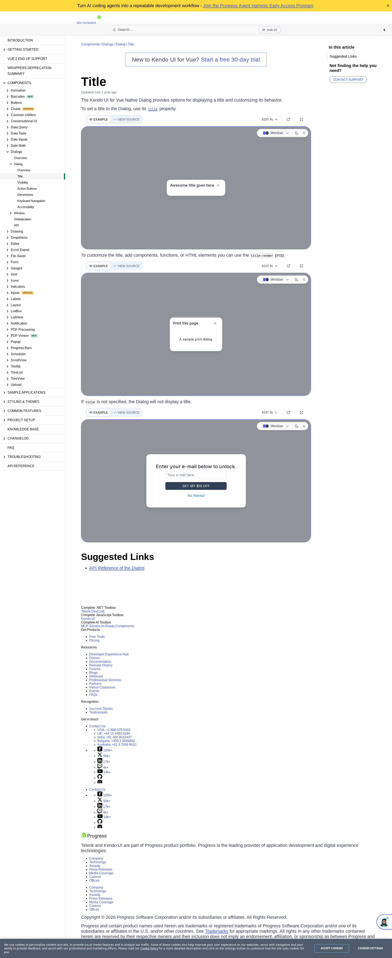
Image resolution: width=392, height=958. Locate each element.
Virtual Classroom (102, 687)
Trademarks (216, 931)
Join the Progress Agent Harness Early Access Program (258, 5)
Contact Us (97, 726)
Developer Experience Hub (109, 654)
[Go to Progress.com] (94, 837)
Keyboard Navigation (31, 201)
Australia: (116, 744)
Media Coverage (101, 873)
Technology (97, 862)
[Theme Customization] (304, 133)
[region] (196, 948)
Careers (95, 877)
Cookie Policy (149, 948)
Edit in (267, 119)
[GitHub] (99, 778)
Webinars (96, 676)
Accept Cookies (332, 948)
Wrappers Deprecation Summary (29, 70)
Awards (94, 865)
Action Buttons (27, 188)
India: (114, 737)
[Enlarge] (301, 119)
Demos (94, 658)
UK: (113, 733)
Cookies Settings (370, 948)
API (16, 225)
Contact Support (348, 79)
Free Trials (97, 636)
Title (20, 176)
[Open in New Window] (288, 119)
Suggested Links (117, 557)
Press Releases (100, 869)
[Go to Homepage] (99, 22)
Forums (94, 669)
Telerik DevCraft (92, 611)
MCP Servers (90, 626)
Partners (95, 683)
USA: (113, 730)
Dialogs (107, 44)
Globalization (22, 219)
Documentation (100, 661)
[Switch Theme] (384, 30)
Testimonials (98, 712)
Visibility (22, 182)
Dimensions (25, 194)
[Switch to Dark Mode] (296, 133)
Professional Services (105, 680)
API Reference (21, 466)
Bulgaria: (116, 741)
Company (96, 858)
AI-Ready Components (117, 626)
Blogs (93, 672)
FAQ (11, 447)
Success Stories (101, 708)
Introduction (20, 40)
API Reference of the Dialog (116, 568)
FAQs (93, 694)
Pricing (94, 640)
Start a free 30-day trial (230, 59)
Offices (94, 880)
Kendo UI (88, 618)
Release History (100, 665)
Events (94, 691)
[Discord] (99, 782)
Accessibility (25, 207)
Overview (20, 158)
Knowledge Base (23, 429)
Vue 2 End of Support (27, 58)
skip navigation (86, 22)
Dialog (120, 44)
